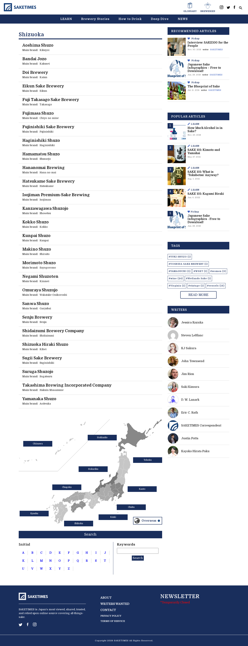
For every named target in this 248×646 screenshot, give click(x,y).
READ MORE (198, 295)
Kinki (113, 517)
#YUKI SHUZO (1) (180, 256)
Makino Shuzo (36, 249)
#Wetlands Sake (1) (198, 278)
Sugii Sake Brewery (42, 358)
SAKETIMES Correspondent (201, 425)
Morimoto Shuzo (39, 263)
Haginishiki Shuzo (41, 140)
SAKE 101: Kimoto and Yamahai (204, 151)
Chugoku (67, 487)
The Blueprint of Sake (204, 86)
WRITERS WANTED (114, 604)
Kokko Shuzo (35, 222)
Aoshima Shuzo (37, 45)
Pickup (196, 38)
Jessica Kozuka (192, 322)
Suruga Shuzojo (37, 371)
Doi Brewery (35, 72)
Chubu (131, 507)
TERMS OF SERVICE (112, 621)
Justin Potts (189, 438)
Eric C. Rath (189, 412)
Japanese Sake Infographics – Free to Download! (204, 68)
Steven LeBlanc (192, 335)
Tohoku (148, 460)
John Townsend (192, 361)
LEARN (66, 19)
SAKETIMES (216, 49)
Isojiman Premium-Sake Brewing (56, 195)
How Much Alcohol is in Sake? (205, 129)
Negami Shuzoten (40, 276)
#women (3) (218, 271)
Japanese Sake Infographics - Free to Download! (204, 219)
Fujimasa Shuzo (38, 113)
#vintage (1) (196, 285)
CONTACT (108, 610)
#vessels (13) (215, 285)
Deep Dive (160, 19)
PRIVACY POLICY (110, 615)
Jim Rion (187, 374)
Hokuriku (93, 469)
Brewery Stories (95, 19)
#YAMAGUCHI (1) (179, 271)
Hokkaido (102, 437)
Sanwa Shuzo (35, 303)
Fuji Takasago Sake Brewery (50, 99)
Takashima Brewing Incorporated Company (67, 385)
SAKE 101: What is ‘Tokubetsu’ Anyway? (203, 173)
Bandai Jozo (34, 59)
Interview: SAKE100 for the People (208, 44)
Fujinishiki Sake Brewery (48, 127)
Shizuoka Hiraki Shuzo (45, 344)
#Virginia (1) (177, 285)
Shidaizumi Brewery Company (53, 331)
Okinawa (38, 443)
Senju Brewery (37, 317)
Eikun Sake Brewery (43, 86)
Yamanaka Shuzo (39, 399)
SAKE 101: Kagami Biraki (206, 193)
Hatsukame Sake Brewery (48, 181)
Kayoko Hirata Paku (195, 451)
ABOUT (106, 597)
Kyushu (34, 513)
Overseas (149, 520)
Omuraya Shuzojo (40, 290)
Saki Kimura (190, 387)
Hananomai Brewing (43, 167)
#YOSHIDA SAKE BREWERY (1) (188, 264)
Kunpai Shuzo (36, 235)
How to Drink (130, 19)
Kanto (142, 489)
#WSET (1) (200, 271)
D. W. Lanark (190, 399)
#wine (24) (176, 278)
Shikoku (78, 523)
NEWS (183, 19)
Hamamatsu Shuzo (41, 154)
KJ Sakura (188, 348)
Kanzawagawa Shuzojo (45, 208)
